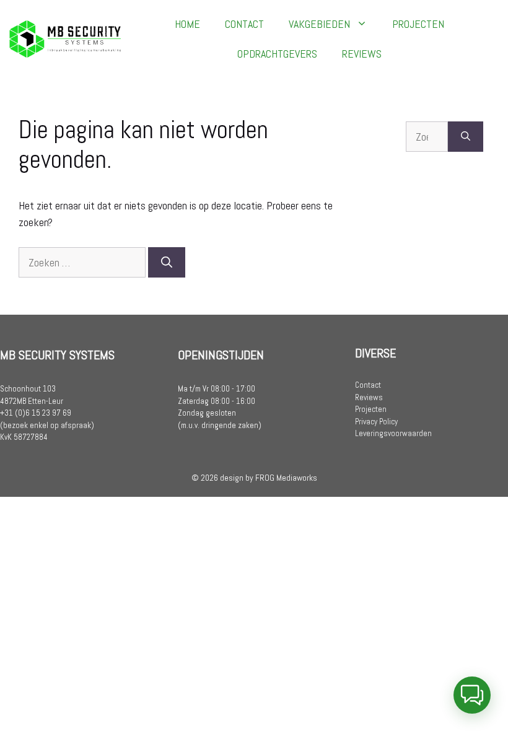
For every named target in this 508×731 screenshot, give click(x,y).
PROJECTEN (418, 24)
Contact (368, 385)
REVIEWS (362, 53)
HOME (187, 24)
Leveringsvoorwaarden (393, 433)
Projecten (371, 409)
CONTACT (244, 24)
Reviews (369, 397)
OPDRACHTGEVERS (277, 53)
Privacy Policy (376, 421)
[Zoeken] (166, 262)
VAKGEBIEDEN (319, 24)
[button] (472, 695)
